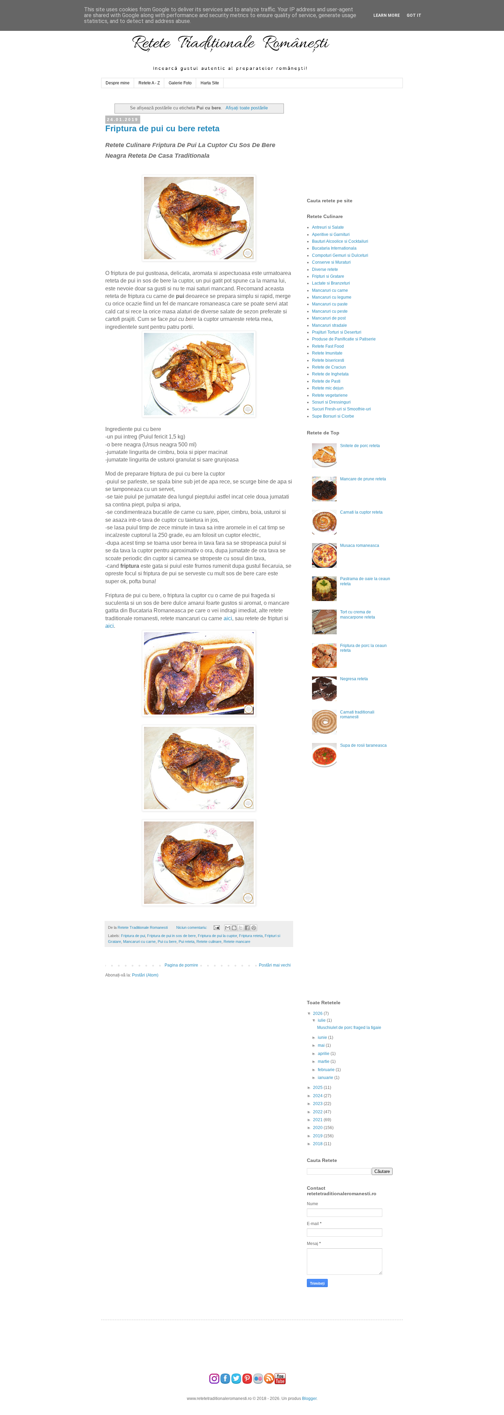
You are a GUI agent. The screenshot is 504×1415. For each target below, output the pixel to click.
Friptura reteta (251, 936)
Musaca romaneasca (359, 545)
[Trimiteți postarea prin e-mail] (216, 927)
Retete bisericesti (328, 360)
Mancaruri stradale (329, 325)
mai (322, 1045)
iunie (323, 1037)
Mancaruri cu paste (330, 304)
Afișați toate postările (246, 107)
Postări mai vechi (275, 965)
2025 (318, 1087)
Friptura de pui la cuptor (217, 936)
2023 (318, 1103)
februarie (327, 1069)
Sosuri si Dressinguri (331, 402)
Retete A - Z (149, 83)
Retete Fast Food (328, 346)
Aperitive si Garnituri (331, 234)
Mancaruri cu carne (139, 941)
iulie (322, 1020)
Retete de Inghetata (330, 374)
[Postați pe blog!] (234, 927)
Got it (414, 15)
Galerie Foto (180, 83)
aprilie (324, 1053)
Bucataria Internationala (334, 248)
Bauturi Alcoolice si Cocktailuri (340, 241)
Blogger (309, 1398)
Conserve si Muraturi (331, 262)
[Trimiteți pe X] (240, 927)
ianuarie (326, 1077)
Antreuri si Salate (328, 227)
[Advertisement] (358, 143)
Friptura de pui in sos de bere (171, 936)
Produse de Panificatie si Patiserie (344, 339)
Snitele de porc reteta (360, 445)
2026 (318, 1013)
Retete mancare (237, 941)
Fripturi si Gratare (328, 276)
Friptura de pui (133, 936)
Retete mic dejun (328, 388)
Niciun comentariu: (192, 927)
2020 (318, 1127)
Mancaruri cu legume (331, 297)
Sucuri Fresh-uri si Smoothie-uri (341, 409)
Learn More (386, 15)
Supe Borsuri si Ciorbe (333, 416)
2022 (318, 1112)
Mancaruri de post (329, 318)
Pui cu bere (167, 941)
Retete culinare (208, 941)
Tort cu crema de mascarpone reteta (357, 614)
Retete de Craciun (329, 367)
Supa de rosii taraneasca (363, 745)
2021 (318, 1119)
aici (228, 618)
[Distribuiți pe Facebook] (247, 927)
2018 (318, 1143)
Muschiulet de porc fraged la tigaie (349, 1027)
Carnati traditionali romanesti (357, 714)
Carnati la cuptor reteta (361, 512)
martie (324, 1061)
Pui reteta (186, 941)
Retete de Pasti (326, 381)
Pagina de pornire (181, 965)
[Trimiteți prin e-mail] (227, 927)
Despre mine (118, 83)
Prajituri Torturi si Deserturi (336, 332)
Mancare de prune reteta (363, 479)
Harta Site (210, 83)
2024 (318, 1095)
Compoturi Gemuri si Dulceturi (340, 255)
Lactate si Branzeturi (331, 283)
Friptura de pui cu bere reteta (162, 128)
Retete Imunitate (327, 353)
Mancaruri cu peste (330, 311)
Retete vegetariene (330, 395)
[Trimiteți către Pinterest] (253, 927)
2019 (318, 1136)
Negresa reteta (354, 678)
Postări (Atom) (145, 975)
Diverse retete (325, 269)
